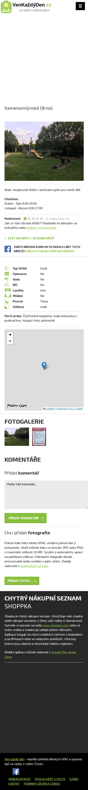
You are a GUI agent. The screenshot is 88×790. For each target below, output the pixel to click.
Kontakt (14, 783)
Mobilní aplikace (20, 779)
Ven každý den (14, 759)
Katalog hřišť (44, 779)
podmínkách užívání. (35, 566)
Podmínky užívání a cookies (42, 783)
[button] (44, 366)
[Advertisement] (44, 61)
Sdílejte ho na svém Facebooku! (50, 251)
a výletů (59, 779)
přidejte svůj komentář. (41, 227)
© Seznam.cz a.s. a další (69, 408)
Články (74, 779)
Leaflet (49, 408)
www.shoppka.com (56, 625)
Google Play (59, 652)
